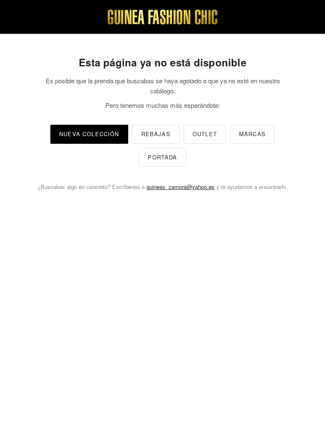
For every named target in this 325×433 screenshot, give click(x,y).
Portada (162, 157)
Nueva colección (89, 134)
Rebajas (156, 134)
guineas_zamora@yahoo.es (180, 187)
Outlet (205, 134)
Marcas (252, 134)
